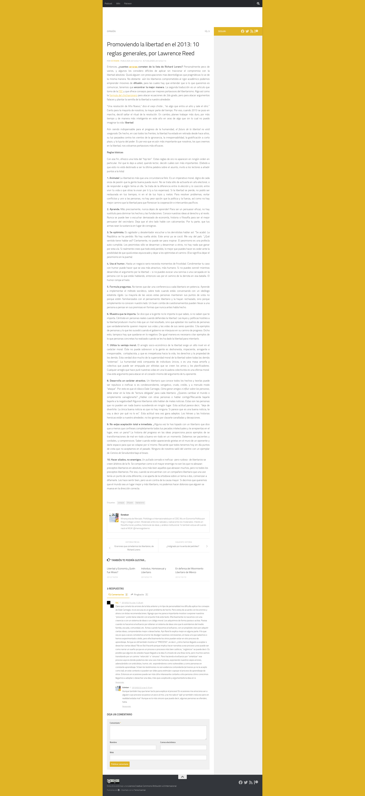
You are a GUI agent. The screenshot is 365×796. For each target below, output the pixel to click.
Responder (119, 682)
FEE (121, 91)
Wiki (118, 3)
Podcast (108, 3)
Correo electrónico (168, 742)
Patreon (128, 3)
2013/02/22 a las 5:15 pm (142, 688)
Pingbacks (140, 594)
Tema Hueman (140, 790)
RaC (117, 602)
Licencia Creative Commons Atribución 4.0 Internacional (152, 786)
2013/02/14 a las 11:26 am (132, 603)
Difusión (130, 503)
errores (133, 66)
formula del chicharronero (123, 95)
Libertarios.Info (126, 17)
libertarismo (140, 503)
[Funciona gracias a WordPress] (119, 790)
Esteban (115, 61)
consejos (121, 503)
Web (112, 752)
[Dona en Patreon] (256, 31)
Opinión (111, 31)
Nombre (113, 742)
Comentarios (119, 594)
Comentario (115, 723)
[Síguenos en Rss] (252, 31)
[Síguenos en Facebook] (242, 31)
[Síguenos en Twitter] (247, 31)
